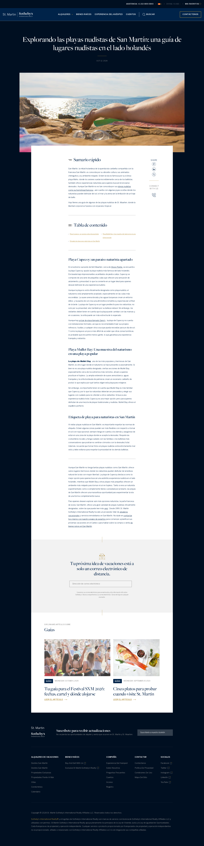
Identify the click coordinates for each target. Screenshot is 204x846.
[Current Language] (160, 4)
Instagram (165, 773)
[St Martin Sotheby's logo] (18, 14)
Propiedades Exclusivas (41, 773)
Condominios (36, 787)
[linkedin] (154, 169)
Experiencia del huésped (109, 14)
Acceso (109, 782)
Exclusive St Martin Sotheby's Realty (80, 768)
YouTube (164, 782)
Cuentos (131, 14)
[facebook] (154, 164)
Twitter (164, 768)
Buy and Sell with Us (74, 763)
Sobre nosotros (113, 768)
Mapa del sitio (141, 777)
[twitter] (154, 174)
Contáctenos (140, 763)
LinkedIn (164, 777)
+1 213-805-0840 (145, 4)
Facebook (165, 763)
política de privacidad (144, 768)
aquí (106, 508)
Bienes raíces (83, 14)
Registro (109, 787)
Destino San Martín (39, 763)
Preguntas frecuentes (115, 773)
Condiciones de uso (143, 773)
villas (33, 782)
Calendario (35, 792)
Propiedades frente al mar (42, 777)
